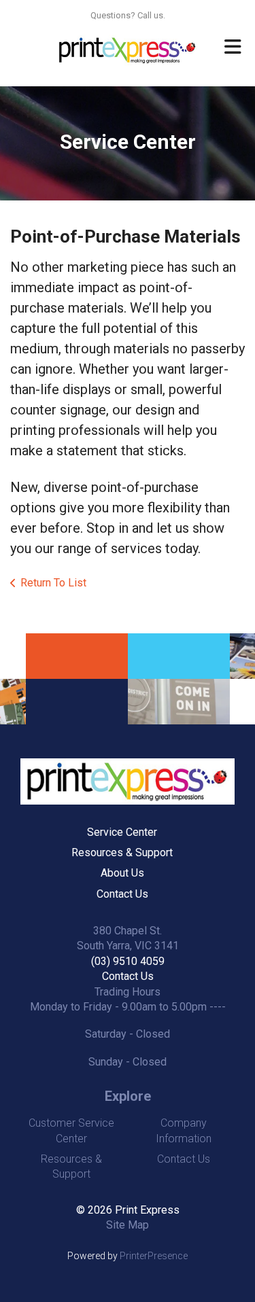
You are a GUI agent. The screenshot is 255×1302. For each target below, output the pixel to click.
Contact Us (122, 893)
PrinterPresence (154, 1255)
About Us (122, 872)
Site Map (127, 1224)
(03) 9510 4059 (128, 961)
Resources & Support (122, 852)
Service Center (122, 832)
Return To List (53, 582)
